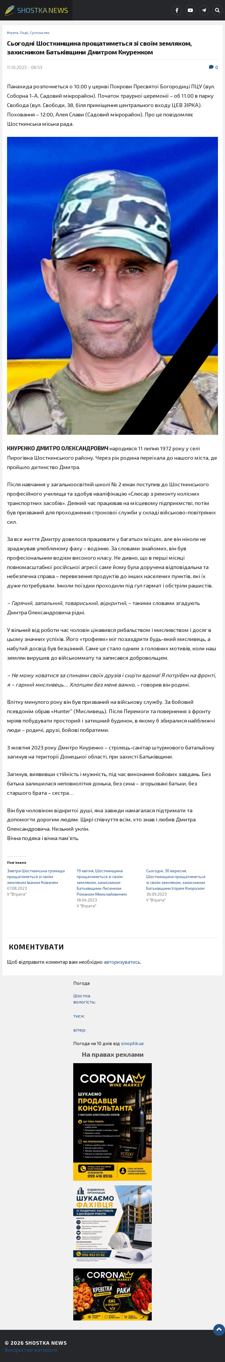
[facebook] (177, 10)
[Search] (217, 10)
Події (24, 32)
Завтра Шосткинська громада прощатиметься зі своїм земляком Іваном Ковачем (36, 876)
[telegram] (204, 10)
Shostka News (46, 1343)
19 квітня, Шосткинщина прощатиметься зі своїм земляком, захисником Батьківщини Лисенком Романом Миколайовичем (102, 882)
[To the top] (219, 1330)
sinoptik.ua (132, 1043)
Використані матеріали (31, 1350)
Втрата (12, 32)
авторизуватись (122, 962)
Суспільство (40, 32)
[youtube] (190, 10)
